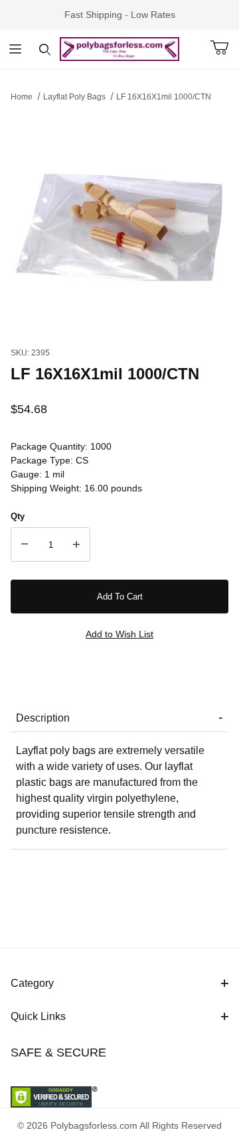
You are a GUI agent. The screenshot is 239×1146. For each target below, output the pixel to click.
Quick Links (38, 1016)
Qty (18, 516)
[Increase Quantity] (76, 544)
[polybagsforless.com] (119, 48)
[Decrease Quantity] (24, 544)
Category (32, 983)
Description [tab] (43, 718)
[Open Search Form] (45, 49)
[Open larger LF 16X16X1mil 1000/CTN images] (119, 221)
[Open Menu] (15, 49)
